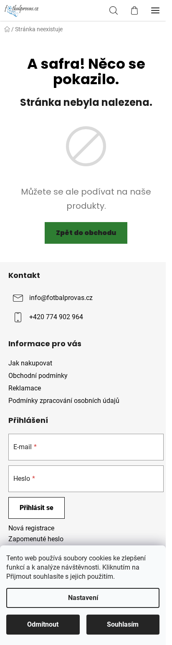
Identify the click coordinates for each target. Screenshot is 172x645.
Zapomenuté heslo (35, 539)
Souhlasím (123, 624)
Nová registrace (31, 528)
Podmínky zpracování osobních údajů (63, 401)
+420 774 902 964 (56, 317)
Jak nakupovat (30, 363)
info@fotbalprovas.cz (61, 298)
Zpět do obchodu (86, 233)
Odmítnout (42, 624)
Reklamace (24, 388)
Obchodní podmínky (38, 376)
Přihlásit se (36, 508)
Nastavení (83, 598)
